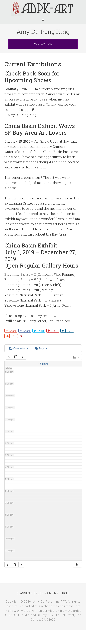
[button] (77, 564)
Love (21, 336)
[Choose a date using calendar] (16, 357)
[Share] (62, 331)
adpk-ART (43, 8)
